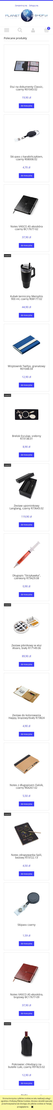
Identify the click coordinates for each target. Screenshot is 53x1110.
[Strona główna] (26, 15)
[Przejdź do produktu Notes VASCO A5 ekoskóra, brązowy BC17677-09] (26, 973)
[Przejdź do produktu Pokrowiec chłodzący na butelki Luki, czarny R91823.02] (26, 1043)
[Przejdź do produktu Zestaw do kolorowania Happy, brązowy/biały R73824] (26, 694)
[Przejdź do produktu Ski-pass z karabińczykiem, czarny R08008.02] (26, 135)
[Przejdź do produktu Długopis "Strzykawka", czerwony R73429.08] (26, 554)
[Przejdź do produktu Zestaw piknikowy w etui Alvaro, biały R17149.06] (26, 624)
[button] (6, 30)
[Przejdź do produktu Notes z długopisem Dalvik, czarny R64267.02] (26, 764)
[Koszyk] (46, 30)
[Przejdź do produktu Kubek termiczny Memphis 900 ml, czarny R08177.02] (26, 275)
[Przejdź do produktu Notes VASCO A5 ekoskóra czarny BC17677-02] (26, 205)
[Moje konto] (33, 30)
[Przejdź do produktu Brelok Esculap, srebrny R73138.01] (26, 415)
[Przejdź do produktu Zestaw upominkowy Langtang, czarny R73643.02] (26, 485)
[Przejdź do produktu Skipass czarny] (26, 904)
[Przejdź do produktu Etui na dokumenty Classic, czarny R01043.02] (26, 66)
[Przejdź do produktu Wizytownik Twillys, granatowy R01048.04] (26, 345)
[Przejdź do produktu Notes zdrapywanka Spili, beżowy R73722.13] (26, 834)
